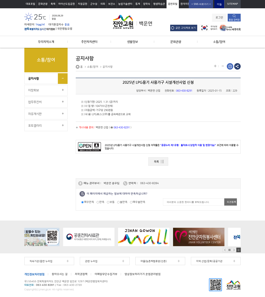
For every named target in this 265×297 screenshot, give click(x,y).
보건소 (111, 4)
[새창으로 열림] (50, 237)
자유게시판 (35, 114)
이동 (219, 4)
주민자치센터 (89, 41)
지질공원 (82, 4)
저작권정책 (81, 274)
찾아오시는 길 (60, 274)
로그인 (219, 17)
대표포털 (30, 4)
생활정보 (132, 41)
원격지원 (185, 4)
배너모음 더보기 (238, 250)
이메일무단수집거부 (106, 274)
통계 (137, 4)
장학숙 (146, 4)
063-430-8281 (45, 285)
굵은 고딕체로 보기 (186, 28)
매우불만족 (139, 202)
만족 (101, 202)
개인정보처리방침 (34, 274)
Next (234, 250)
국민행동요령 (64, 28)
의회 (102, 4)
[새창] (215, 284)
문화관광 (43, 4)
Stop (229, 250)
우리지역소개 (46, 41)
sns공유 (237, 66)
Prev (225, 250)
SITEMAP (232, 4)
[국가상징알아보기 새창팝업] (207, 27)
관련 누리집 (91, 261)
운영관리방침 (143, 274)
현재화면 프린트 (230, 66)
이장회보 (33, 90)
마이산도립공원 (66, 4)
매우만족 (89, 202)
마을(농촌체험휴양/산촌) (154, 261)
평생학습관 (159, 4)
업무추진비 (35, 102)
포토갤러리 (35, 125)
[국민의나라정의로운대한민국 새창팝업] (229, 27)
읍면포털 (172, 4)
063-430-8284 (149, 183)
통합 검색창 (234, 20)
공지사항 (33, 78)
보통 (112, 202)
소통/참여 (219, 41)
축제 (53, 4)
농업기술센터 (125, 4)
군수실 (93, 4)
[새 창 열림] (39, 28)
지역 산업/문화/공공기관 (209, 261)
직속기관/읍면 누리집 (41, 261)
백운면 (146, 23)
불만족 (123, 202)
